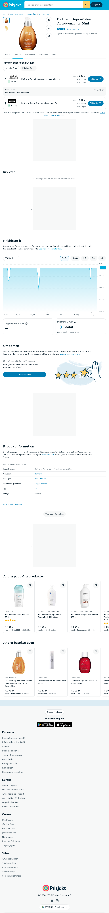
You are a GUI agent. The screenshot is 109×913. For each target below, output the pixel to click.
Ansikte (44, 483)
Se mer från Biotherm (12, 504)
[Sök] (86, 4)
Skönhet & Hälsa (17, 14)
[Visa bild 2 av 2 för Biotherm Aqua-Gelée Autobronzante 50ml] (6, 28)
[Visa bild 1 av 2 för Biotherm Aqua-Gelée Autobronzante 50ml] (6, 20)
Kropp (37, 483)
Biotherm (38, 474)
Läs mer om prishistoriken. (50, 249)
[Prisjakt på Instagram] (57, 900)
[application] (54, 289)
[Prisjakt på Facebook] (51, 900)
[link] (19, 607)
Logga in (96, 4)
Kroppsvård (31, 14)
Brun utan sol (44, 14)
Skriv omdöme (73, 29)
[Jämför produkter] (49, 36)
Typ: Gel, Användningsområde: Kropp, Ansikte (77, 33)
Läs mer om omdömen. (70, 354)
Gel (36, 488)
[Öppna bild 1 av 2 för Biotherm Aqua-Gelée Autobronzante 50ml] (28, 33)
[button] (49, 20)
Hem (5, 14)
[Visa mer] (5, 79)
